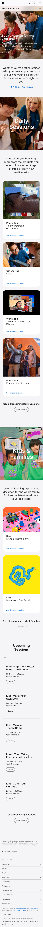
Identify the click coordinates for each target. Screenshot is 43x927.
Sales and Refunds (30, 921)
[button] (29, 3)
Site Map (10, 924)
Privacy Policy (6, 921)
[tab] (17, 56)
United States (6, 914)
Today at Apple (10, 8)
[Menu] (40, 3)
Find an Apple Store (21, 909)
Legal (3, 924)
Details (11, 682)
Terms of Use (17, 921)
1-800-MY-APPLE (19, 910)
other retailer (34, 909)
